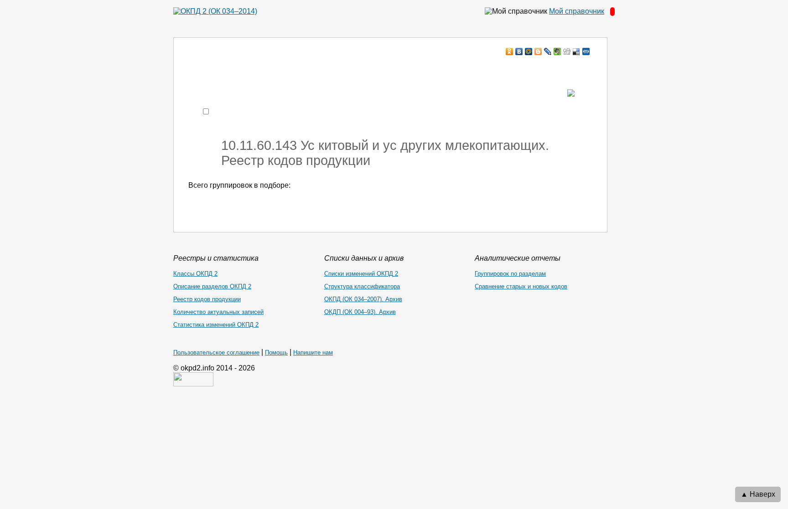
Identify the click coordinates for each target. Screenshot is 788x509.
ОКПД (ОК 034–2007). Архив (363, 299)
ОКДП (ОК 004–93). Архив (360, 311)
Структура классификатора (362, 286)
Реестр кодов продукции (207, 299)
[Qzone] (586, 51)
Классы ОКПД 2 (195, 273)
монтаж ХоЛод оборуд (279, 69)
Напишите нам (313, 352)
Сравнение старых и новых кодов (521, 286)
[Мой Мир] (529, 51)
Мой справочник (576, 11)
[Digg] (567, 51)
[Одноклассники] (509, 51)
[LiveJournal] (548, 51)
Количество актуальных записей (218, 311)
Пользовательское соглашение (216, 352)
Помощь (276, 352)
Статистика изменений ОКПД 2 (216, 324)
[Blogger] (538, 51)
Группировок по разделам (510, 273)
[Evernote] (557, 51)
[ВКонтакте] (519, 51)
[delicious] (576, 51)
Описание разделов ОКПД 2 (212, 286)
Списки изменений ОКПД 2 (361, 273)
